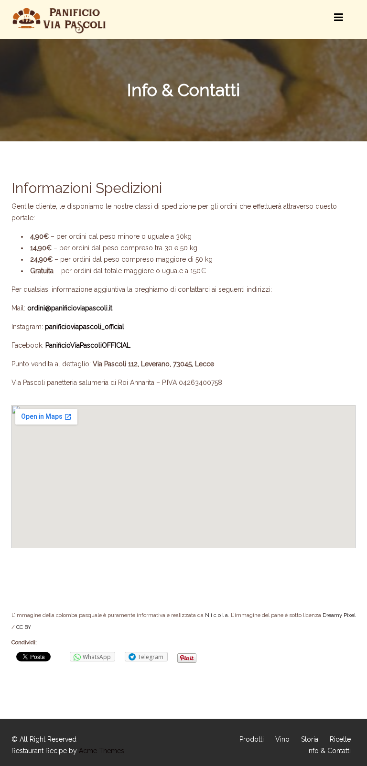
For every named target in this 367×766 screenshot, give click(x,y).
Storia (309, 739)
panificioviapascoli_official (84, 326)
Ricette (340, 739)
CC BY (23, 627)
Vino (282, 739)
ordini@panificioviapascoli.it (69, 308)
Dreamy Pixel (339, 615)
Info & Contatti (329, 751)
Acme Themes (101, 751)
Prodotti (251, 739)
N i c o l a (216, 615)
